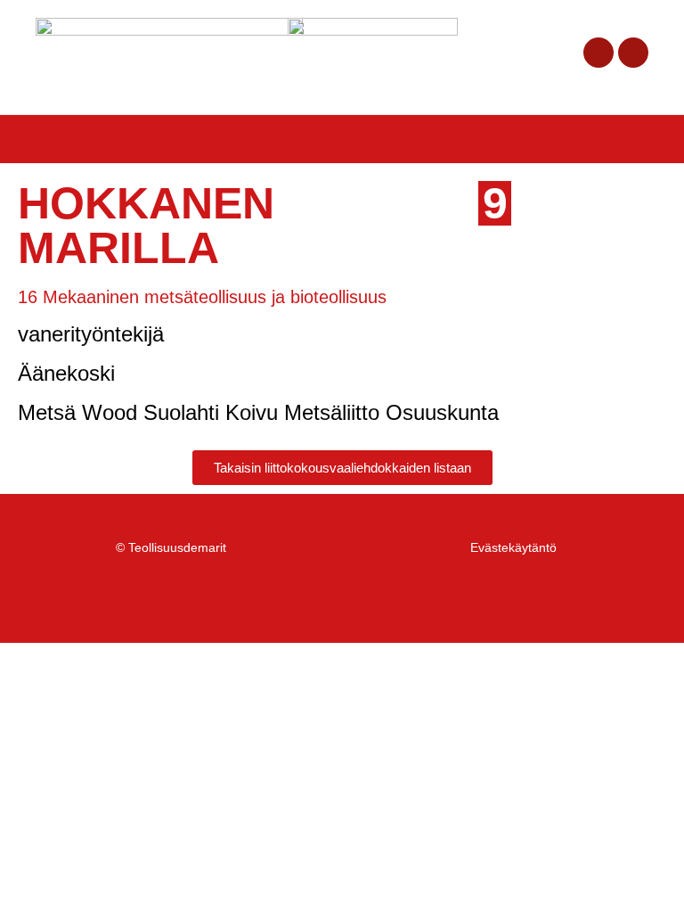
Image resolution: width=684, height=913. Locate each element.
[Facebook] (598, 52)
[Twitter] (633, 52)
